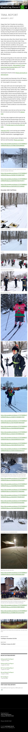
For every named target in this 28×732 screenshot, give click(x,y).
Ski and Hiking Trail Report (7, 672)
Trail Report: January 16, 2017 (8, 643)
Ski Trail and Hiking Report (7, 668)
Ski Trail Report (4, 676)
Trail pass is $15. (5, 130)
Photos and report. (19, 140)
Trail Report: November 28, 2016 (9, 637)
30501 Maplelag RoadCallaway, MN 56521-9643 (7, 715)
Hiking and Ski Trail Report (7, 659)
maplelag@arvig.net (9, 726)
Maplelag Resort (10, 7)
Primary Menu (26, 7)
